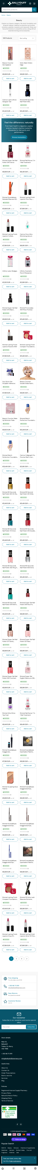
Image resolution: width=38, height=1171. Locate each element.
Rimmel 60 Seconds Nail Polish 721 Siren (9, 530)
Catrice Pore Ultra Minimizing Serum (26, 235)
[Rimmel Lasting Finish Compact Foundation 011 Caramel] (10, 888)
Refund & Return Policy (9, 1096)
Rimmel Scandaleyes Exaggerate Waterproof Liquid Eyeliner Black (9, 751)
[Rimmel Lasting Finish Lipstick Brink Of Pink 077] (28, 924)
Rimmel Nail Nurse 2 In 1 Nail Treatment (27, 161)
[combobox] (19, 9)
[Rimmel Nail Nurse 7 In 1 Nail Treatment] (28, 703)
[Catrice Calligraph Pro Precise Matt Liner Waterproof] (28, 445)
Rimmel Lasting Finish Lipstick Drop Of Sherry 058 (9, 935)
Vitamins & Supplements (28, 1148)
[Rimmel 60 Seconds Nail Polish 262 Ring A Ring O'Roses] (10, 556)
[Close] (34, 1158)
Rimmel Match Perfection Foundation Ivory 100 (27, 419)
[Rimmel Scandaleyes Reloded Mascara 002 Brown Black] (10, 188)
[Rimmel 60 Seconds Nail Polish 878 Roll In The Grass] (10, 593)
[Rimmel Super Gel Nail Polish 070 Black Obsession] (10, 298)
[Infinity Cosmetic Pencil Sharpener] (28, 261)
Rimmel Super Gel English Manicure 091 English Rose (27, 677)
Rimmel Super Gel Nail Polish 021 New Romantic (27, 640)
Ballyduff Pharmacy (21, 1131)
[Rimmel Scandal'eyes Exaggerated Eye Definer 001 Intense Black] (28, 777)
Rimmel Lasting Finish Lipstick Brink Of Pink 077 (27, 935)
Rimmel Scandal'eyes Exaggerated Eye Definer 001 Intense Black (27, 788)
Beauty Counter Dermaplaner (7, 64)
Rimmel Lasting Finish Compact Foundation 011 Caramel (9, 898)
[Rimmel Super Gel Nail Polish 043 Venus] (10, 151)
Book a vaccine (6, 1076)
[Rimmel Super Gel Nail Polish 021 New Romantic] (28, 630)
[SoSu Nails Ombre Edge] (28, 53)
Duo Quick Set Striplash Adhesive (8, 382)
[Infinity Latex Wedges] (10, 261)
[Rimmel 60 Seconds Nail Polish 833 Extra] (28, 556)
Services (4, 1078)
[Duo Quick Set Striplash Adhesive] (10, 372)
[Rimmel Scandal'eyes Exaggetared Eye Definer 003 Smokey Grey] (10, 814)
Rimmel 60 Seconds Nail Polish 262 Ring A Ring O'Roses (9, 567)
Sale (17, 1152)
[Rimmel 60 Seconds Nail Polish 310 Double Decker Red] (28, 519)
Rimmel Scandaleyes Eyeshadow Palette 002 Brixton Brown (27, 861)
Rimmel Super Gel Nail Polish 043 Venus (9, 161)
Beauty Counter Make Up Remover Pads (9, 419)
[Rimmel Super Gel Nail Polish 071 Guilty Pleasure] (10, 630)
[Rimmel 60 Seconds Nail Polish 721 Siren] (10, 519)
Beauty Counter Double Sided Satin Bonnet (26, 382)
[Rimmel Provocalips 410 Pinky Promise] (28, 298)
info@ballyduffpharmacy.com (16, 988)
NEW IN (3, 1148)
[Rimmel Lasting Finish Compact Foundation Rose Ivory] (28, 335)
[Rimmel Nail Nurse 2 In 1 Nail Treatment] (28, 151)
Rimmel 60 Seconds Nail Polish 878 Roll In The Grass (9, 604)
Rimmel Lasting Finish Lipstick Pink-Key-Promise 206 (27, 198)
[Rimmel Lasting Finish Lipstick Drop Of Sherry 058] (10, 924)
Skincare (16, 1148)
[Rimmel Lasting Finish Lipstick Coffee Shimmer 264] (10, 224)
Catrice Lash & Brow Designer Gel (9, 101)
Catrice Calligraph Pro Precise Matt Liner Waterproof (27, 456)
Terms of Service (7, 1101)
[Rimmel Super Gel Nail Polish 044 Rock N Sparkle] (28, 593)
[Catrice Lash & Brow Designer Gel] (10, 90)
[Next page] (27, 959)
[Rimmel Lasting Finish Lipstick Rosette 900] (10, 335)
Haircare (11, 1150)
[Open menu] (3, 3)
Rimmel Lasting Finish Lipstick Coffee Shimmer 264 (9, 235)
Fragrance (4, 1152)
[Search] (34, 10)
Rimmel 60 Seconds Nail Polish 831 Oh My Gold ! (9, 493)
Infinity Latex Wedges (9, 271)
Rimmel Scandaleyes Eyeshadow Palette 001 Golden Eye (27, 751)
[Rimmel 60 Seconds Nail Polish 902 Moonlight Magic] (28, 90)
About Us (4, 1068)
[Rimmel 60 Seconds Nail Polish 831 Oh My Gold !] (10, 482)
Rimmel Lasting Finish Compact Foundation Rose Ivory (27, 346)
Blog (2, 1081)
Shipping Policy (6, 1098)
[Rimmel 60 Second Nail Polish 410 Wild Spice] (28, 482)
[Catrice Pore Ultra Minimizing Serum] (28, 224)
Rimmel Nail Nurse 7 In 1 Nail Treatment (27, 714)
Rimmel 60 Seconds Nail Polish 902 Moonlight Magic (27, 101)
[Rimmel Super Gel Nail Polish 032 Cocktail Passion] (10, 667)
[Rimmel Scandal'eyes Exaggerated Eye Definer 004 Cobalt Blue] (10, 851)
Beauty (9, 15)
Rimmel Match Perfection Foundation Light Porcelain (10, 456)
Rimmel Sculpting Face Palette (10, 788)
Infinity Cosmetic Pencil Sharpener (26, 272)
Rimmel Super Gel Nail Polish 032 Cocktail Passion (9, 677)
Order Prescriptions (8, 1073)
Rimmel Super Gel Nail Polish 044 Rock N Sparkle (27, 604)
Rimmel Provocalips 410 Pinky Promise (26, 309)
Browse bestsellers (19, 137)
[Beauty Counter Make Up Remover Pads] (10, 409)
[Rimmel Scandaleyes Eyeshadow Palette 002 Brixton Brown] (28, 851)
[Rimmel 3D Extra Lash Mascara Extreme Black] (28, 888)
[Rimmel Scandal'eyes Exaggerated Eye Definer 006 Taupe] (28, 814)
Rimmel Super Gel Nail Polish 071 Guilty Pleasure (9, 640)
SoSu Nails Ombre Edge (26, 64)
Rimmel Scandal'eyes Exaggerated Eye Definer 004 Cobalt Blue (9, 861)
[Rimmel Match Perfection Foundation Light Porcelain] (10, 445)
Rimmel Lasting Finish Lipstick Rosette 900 (9, 346)
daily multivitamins (15, 1161)
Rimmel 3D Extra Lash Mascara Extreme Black (27, 898)
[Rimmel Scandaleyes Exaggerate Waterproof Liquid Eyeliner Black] (10, 740)
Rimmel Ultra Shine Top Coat (8, 714)
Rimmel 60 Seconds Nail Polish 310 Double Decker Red (27, 530)
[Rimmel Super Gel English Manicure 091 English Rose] (28, 667)
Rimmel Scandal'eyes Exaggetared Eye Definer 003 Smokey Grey (9, 825)
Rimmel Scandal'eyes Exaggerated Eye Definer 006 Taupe (27, 825)
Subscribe (31, 1027)
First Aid (29, 1150)
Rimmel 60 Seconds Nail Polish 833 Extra (27, 567)
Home (3, 15)
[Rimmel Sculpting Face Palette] (10, 777)
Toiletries (11, 1152)
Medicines (4, 1150)
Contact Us (5, 1070)
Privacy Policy (6, 1093)
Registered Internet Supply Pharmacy (14, 1090)
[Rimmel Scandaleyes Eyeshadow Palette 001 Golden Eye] (28, 740)
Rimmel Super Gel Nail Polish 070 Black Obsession (9, 309)
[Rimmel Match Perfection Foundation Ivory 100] (28, 409)
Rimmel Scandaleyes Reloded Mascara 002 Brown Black (9, 198)
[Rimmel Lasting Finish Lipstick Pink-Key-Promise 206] (28, 188)
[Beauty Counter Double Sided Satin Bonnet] (28, 372)
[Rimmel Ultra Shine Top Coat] (10, 703)
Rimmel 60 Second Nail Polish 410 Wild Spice (26, 493)
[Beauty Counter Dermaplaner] (10, 53)
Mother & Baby (20, 1150)
